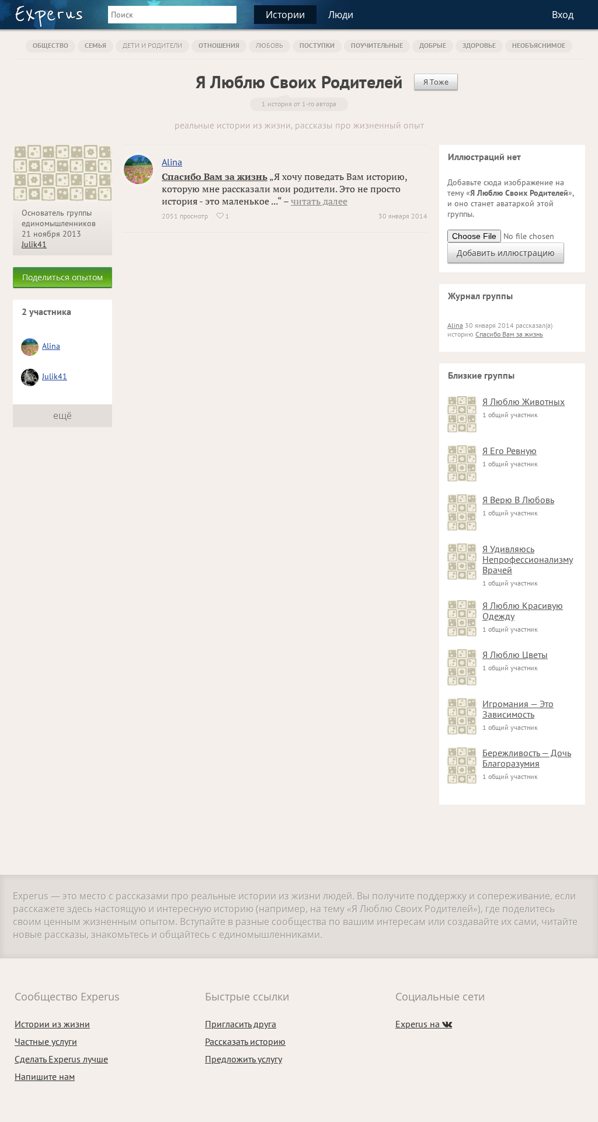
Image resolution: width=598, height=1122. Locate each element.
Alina (51, 346)
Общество (50, 45)
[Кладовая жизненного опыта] (49, 16)
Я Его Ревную (509, 450)
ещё (62, 415)
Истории (285, 14)
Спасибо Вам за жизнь (214, 176)
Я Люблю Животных (523, 401)
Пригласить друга (240, 1024)
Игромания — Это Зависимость (518, 709)
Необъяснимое (538, 45)
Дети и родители (152, 45)
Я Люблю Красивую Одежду (522, 611)
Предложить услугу (243, 1059)
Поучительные (377, 45)
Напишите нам (45, 1076)
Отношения (219, 45)
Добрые (432, 45)
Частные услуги (46, 1041)
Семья (95, 45)
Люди (340, 14)
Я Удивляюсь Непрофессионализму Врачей (527, 559)
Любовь (269, 45)
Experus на (423, 1024)
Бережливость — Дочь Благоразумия (526, 758)
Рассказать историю (245, 1041)
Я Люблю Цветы (515, 654)
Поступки (317, 45)
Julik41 (34, 244)
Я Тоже (435, 82)
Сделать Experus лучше (61, 1059)
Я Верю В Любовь (518, 499)
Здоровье (479, 45)
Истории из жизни (52, 1024)
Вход (562, 14)
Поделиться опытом (62, 277)
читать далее (319, 201)
